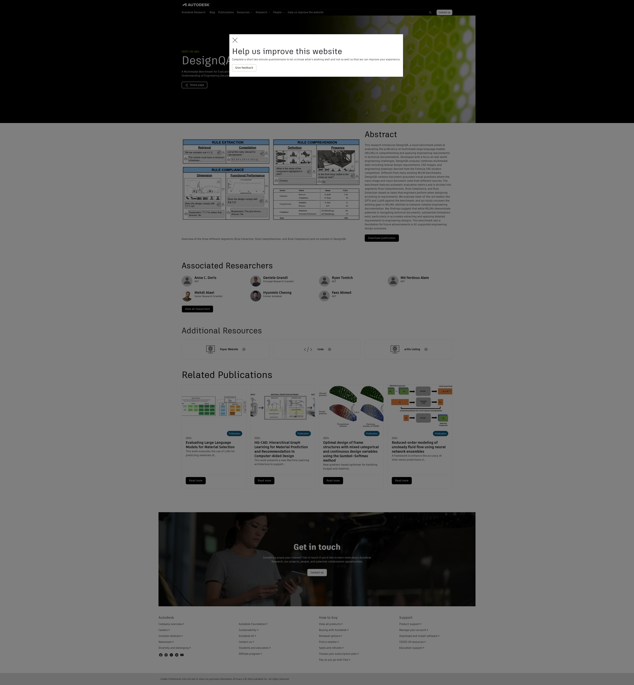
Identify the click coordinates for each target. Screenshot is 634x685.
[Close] (234, 40)
